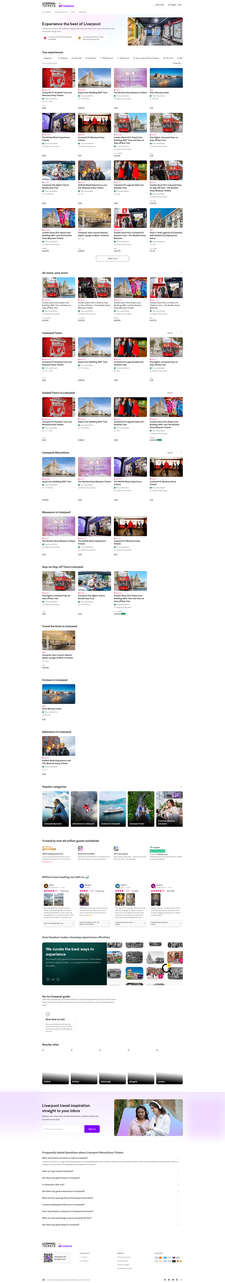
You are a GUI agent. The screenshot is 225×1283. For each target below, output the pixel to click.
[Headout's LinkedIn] (165, 1280)
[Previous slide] (176, 786)
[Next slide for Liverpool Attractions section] (181, 452)
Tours (73, 12)
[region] (58, 78)
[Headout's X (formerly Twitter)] (181, 1280)
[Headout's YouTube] (173, 1280)
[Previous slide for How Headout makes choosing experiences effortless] (48, 979)
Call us (84, 1257)
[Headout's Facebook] (177, 1280)
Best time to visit (55, 1019)
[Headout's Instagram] (169, 1280)
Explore (48, 12)
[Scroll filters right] (181, 58)
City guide (82, 12)
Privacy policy (122, 1261)
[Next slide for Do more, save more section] (181, 273)
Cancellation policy (124, 1268)
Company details (123, 1257)
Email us (85, 1261)
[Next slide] (181, 786)
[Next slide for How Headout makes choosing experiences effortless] (58, 979)
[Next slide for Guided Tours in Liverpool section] (181, 392)
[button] (48, 899)
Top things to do (61, 12)
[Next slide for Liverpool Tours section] (181, 333)
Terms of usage (123, 1264)
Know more (46, 862)
